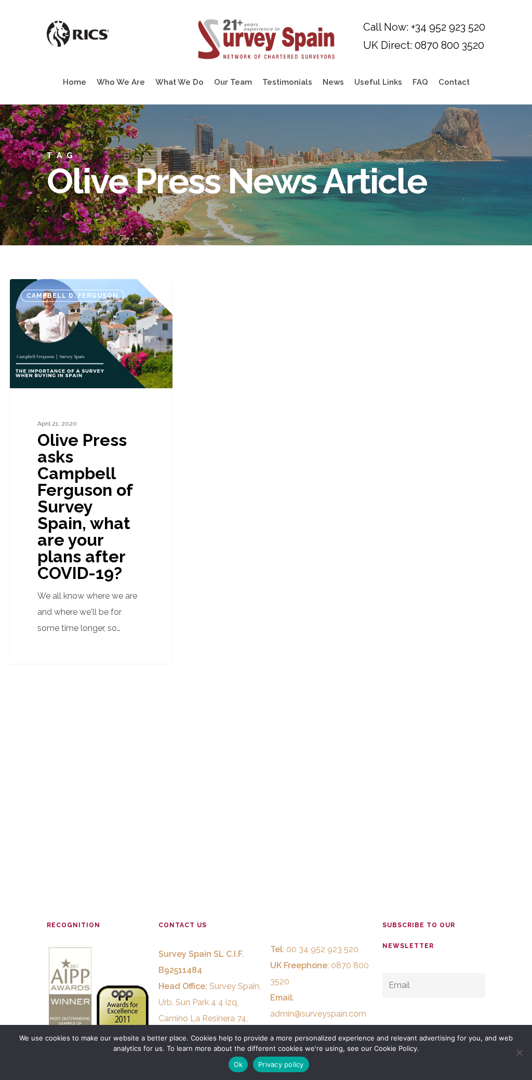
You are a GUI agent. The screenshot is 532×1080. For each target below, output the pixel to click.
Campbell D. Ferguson (72, 295)
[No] (519, 1052)
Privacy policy (281, 1064)
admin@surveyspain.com (318, 1014)
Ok (238, 1064)
